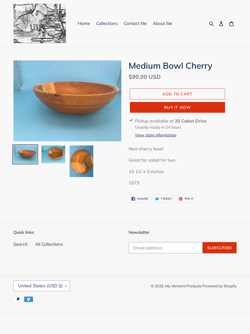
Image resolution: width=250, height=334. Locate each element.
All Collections (49, 244)
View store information (155, 135)
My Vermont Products (183, 286)
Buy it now (177, 107)
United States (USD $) (40, 286)
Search (20, 244)
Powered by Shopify (219, 286)
